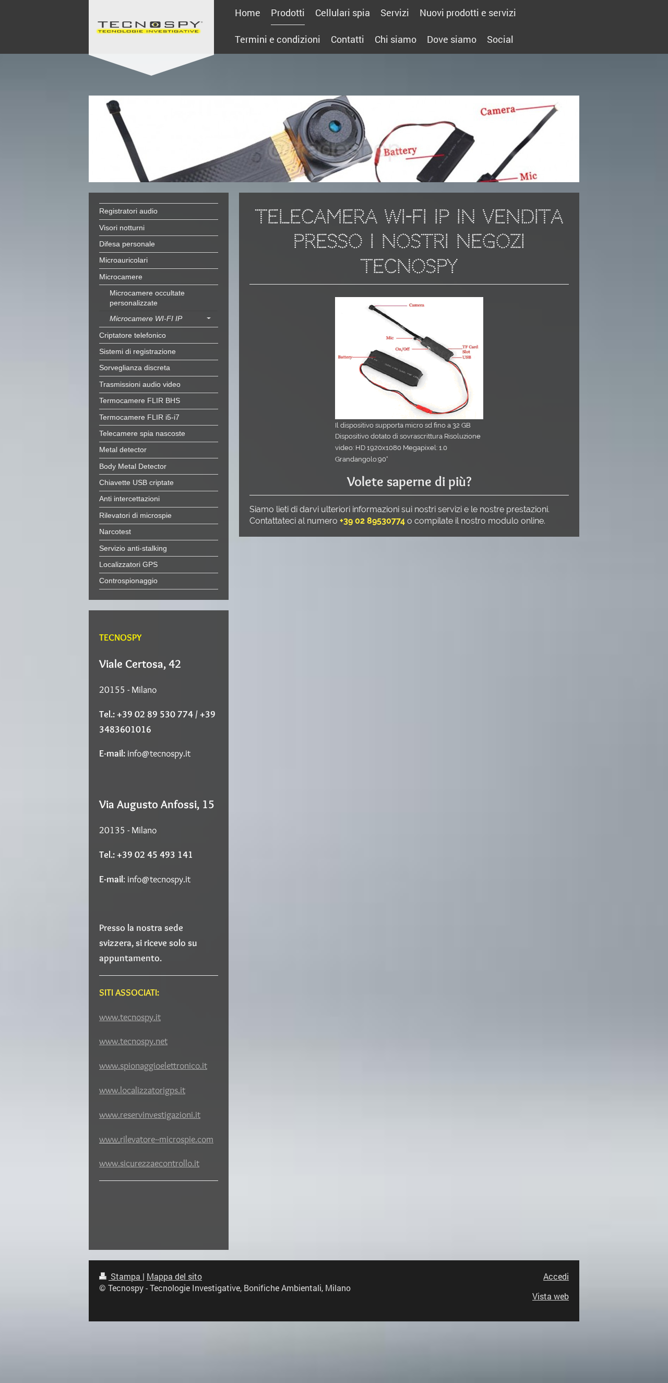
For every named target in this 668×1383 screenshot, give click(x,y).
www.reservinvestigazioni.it (149, 1114)
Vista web (550, 1296)
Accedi (556, 1276)
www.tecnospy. (127, 1017)
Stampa (125, 1276)
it (158, 1017)
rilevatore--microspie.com (166, 1139)
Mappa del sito (174, 1276)
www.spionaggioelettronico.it (153, 1065)
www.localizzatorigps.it (142, 1090)
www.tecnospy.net (133, 1041)
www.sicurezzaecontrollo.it (149, 1163)
